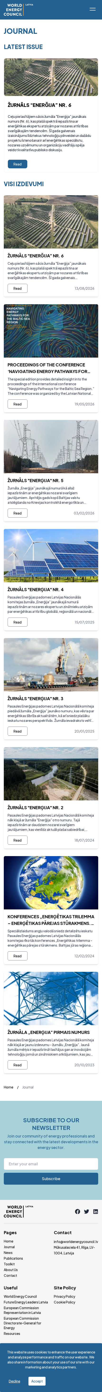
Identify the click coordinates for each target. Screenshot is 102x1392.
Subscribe (51, 1178)
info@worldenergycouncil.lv (76, 1241)
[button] (92, 9)
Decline (14, 1381)
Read (18, 164)
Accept (37, 1381)
